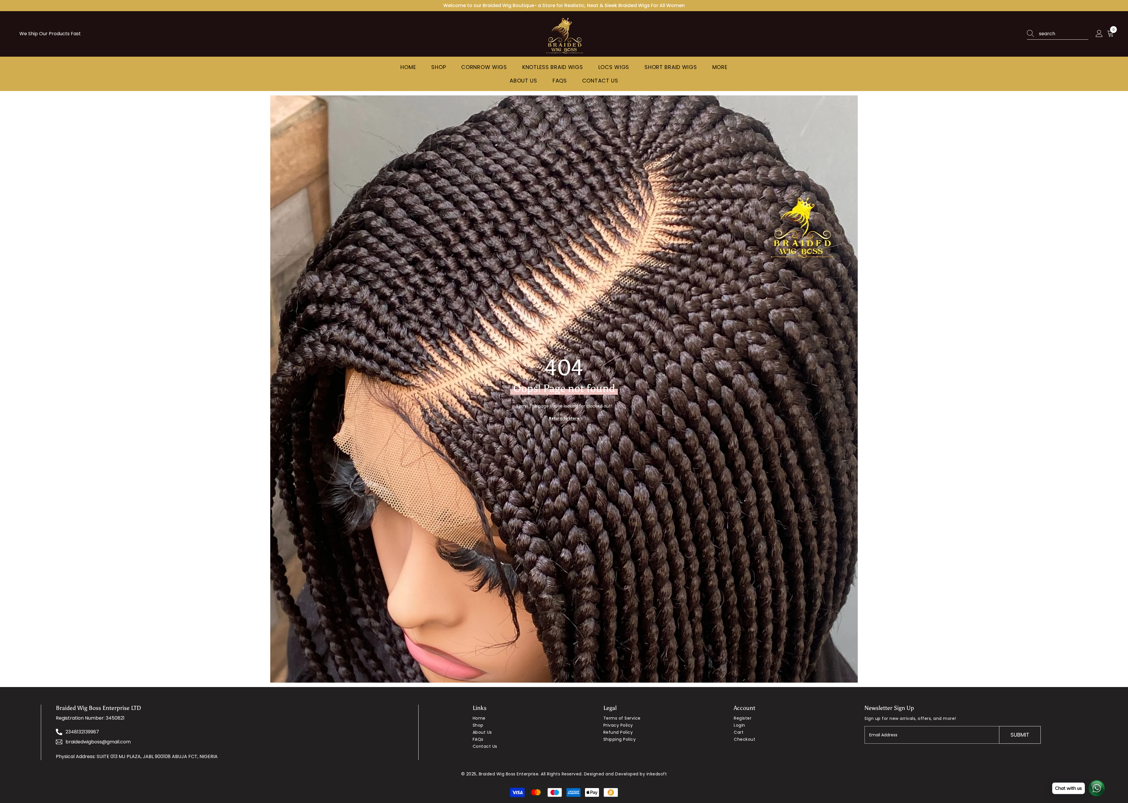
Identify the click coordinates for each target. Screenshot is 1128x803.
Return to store (564, 417)
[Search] (1057, 34)
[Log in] (1099, 33)
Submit (1019, 734)
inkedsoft (657, 774)
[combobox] (1063, 33)
